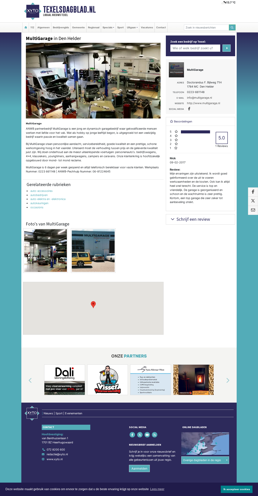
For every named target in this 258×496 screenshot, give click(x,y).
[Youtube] (147, 434)
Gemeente (78, 27)
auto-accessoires (41, 190)
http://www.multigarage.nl (203, 103)
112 (32, 27)
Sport (120, 27)
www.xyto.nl (55, 459)
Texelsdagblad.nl (69, 9)
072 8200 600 (56, 449)
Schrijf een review (192, 219)
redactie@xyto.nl (57, 454)
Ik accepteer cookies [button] (236, 489)
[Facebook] (132, 434)
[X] (140, 434)
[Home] (25, 27)
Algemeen (43, 27)
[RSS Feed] (155, 434)
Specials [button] (107, 27)
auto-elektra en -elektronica (48, 199)
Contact (161, 27)
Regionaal (93, 27)
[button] (93, 304)
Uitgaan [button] (131, 27)
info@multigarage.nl (199, 97)
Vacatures (147, 27)
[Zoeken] (232, 27)
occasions (36, 207)
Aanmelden (139, 468)
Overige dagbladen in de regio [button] (202, 460)
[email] (253, 210)
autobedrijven (39, 195)
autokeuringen (39, 203)
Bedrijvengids (61, 27)
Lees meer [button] (157, 489)
